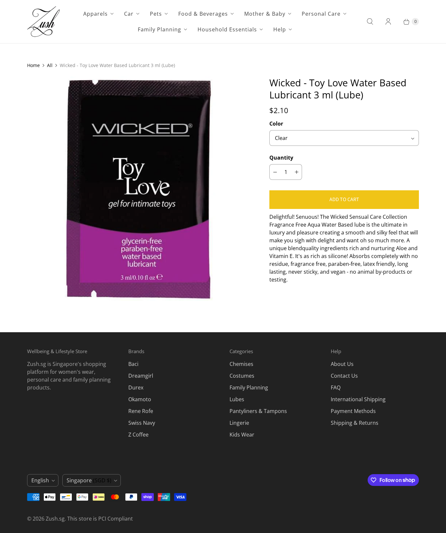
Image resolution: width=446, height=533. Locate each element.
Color (276, 123)
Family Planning (159, 29)
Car (129, 13)
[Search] (370, 21)
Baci (133, 364)
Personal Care (321, 13)
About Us (342, 364)
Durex (135, 387)
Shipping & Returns (354, 422)
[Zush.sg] (43, 21)
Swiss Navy (141, 422)
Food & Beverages (203, 13)
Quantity (281, 157)
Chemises (241, 364)
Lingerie (239, 422)
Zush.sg (55, 518)
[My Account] (388, 21)
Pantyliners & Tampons (258, 411)
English (40, 480)
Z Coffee (138, 434)
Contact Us (344, 375)
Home (33, 65)
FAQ (336, 387)
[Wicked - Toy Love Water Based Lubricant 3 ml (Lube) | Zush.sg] (139, 189)
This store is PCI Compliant (100, 518)
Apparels (95, 13)
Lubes (237, 399)
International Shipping (358, 399)
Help (279, 29)
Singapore (89, 480)
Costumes (242, 375)
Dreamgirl (140, 375)
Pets (156, 13)
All (50, 65)
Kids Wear (242, 434)
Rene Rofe (140, 411)
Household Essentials (227, 29)
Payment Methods (353, 411)
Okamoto (139, 399)
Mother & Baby (264, 13)
